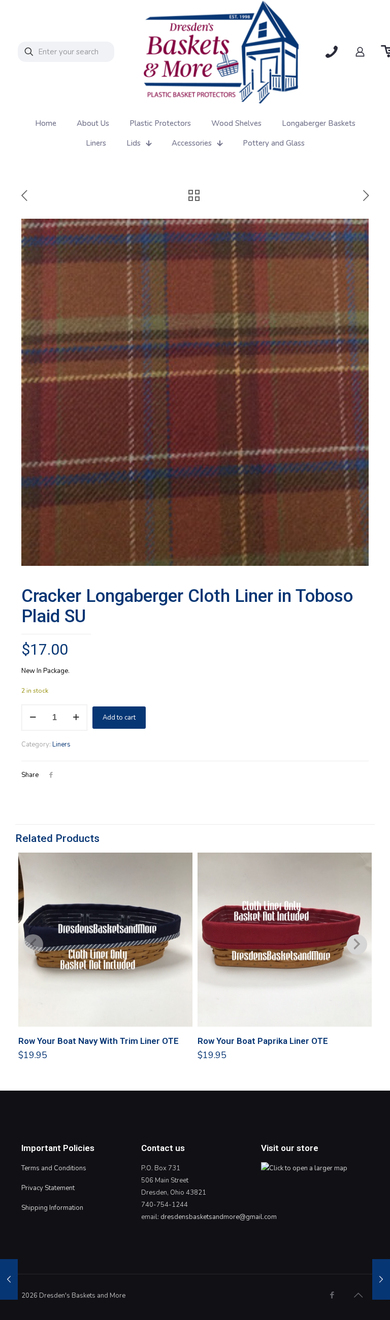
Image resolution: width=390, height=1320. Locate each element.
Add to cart (119, 717)
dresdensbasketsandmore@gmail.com (218, 1217)
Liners (61, 744)
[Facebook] (332, 1295)
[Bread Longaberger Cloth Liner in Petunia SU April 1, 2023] (9, 1279)
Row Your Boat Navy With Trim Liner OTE (98, 1041)
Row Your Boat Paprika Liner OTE (263, 1041)
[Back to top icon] (358, 1295)
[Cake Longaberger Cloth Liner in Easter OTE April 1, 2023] (381, 1279)
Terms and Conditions (53, 1168)
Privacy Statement (48, 1188)
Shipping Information (52, 1207)
